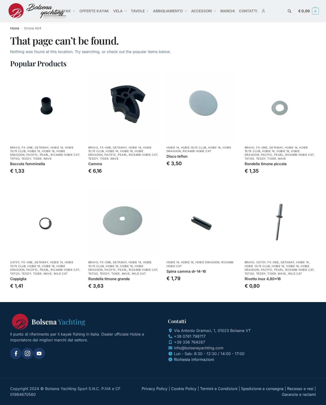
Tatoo (15, 158)
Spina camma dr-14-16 (186, 271)
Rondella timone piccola (266, 164)
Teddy (26, 158)
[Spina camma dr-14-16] (201, 222)
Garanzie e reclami (299, 394)
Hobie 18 (48, 151)
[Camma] (123, 107)
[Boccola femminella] (45, 107)
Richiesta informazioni (194, 359)
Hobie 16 (34, 151)
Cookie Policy (183, 388)
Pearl (44, 154)
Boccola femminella (27, 164)
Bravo (15, 147)
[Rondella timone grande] (123, 222)
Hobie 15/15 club (193, 147)
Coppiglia (18, 279)
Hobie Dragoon (207, 262)
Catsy (15, 262)
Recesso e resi (300, 388)
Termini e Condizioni (218, 388)
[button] (308, 11)
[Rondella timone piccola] (280, 107)
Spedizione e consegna (262, 388)
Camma (95, 164)
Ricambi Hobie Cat (65, 154)
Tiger (37, 158)
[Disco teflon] (201, 107)
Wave (47, 158)
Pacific (32, 154)
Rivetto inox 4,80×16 (263, 279)
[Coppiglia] (45, 222)
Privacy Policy (154, 388)
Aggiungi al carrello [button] (45, 182)
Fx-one (27, 147)
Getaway (42, 147)
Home (14, 28)
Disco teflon (176, 156)
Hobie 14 (56, 147)
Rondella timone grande (109, 279)
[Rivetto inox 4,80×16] (280, 222)
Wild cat (61, 273)
